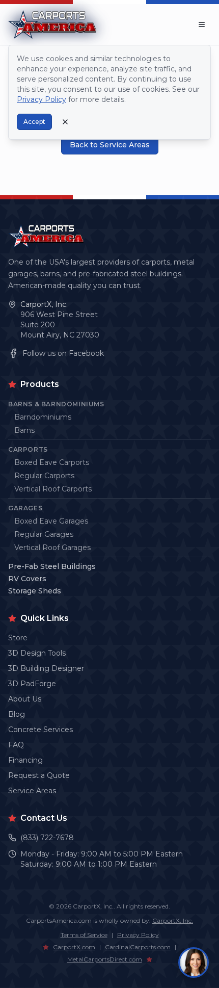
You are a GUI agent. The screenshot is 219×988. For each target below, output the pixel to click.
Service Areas (32, 790)
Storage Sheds (34, 590)
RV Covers (27, 578)
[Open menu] (202, 24)
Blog (16, 714)
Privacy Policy (138, 935)
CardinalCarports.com (138, 947)
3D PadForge (32, 683)
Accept (34, 121)
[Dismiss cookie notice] (65, 122)
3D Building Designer (46, 668)
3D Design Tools (37, 653)
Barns (24, 430)
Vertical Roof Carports (53, 488)
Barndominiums (42, 417)
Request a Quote (39, 775)
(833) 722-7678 (47, 837)
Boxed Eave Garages (51, 521)
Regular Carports (44, 475)
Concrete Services (40, 729)
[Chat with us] (193, 962)
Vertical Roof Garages (52, 547)
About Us (24, 699)
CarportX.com (74, 947)
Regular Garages (43, 534)
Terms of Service (84, 935)
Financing (25, 760)
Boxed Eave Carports (51, 462)
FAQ (16, 744)
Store (18, 637)
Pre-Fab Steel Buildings (52, 566)
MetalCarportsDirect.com (104, 959)
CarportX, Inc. (44, 304)
